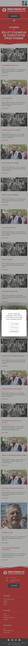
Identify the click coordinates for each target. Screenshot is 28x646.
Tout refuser (14, 327)
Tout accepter (14, 324)
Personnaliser (14, 331)
